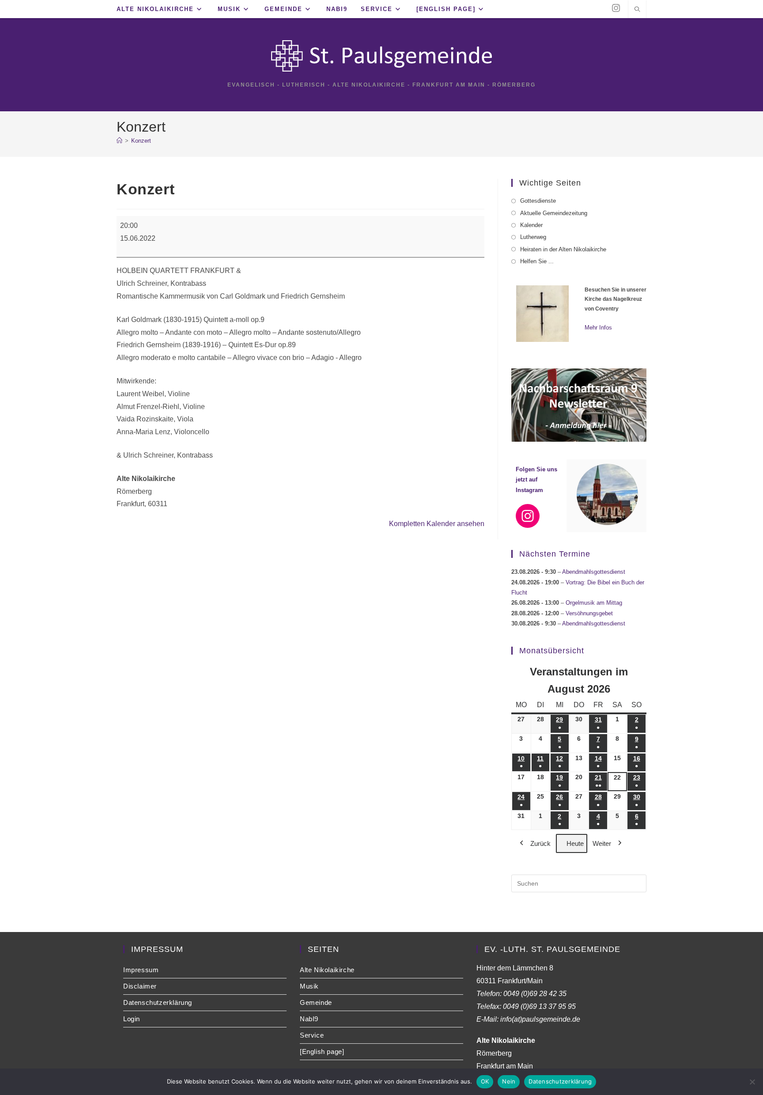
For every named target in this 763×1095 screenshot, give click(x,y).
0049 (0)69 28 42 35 (535, 993)
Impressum (141, 970)
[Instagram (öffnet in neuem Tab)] (615, 8)
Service (312, 1035)
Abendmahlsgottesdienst (593, 571)
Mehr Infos (598, 327)
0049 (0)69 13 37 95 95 (539, 1006)
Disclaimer (140, 986)
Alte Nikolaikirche (327, 970)
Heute (575, 843)
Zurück (540, 843)
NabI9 (309, 1019)
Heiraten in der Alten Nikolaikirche (563, 249)
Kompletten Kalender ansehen (436, 523)
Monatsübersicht (551, 650)
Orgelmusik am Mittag (594, 602)
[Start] (119, 140)
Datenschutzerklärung (157, 1002)
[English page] (322, 1051)
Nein (508, 1081)
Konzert (141, 140)
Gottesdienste (538, 200)
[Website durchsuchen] (637, 10)
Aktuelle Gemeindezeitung (553, 213)
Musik (309, 986)
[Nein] (752, 1081)
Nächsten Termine (554, 553)
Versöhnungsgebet (589, 613)
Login (131, 1019)
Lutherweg (533, 237)
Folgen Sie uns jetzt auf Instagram (536, 479)
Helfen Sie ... (537, 261)
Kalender (531, 225)
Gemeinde (316, 1002)
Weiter (602, 843)
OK (485, 1081)
